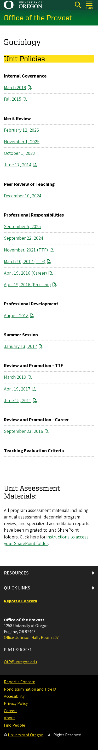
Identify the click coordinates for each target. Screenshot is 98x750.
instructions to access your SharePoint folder (46, 540)
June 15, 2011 (17, 400)
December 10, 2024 (22, 196)
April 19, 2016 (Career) (25, 273)
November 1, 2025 (21, 141)
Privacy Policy (16, 703)
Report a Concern (19, 682)
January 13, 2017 (20, 346)
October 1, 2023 (19, 153)
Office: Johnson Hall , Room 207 (31, 637)
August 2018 (16, 315)
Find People (14, 725)
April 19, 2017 (17, 389)
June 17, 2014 (17, 165)
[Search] (77, 5)
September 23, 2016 (23, 431)
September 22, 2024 (23, 238)
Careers (10, 711)
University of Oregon (25, 735)
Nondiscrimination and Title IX (30, 689)
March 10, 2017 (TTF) (24, 261)
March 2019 (15, 87)
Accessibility (14, 696)
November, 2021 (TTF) (26, 250)
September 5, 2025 (22, 226)
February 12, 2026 (21, 130)
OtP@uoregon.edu (20, 662)
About (9, 718)
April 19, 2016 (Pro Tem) (27, 284)
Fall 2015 (12, 99)
